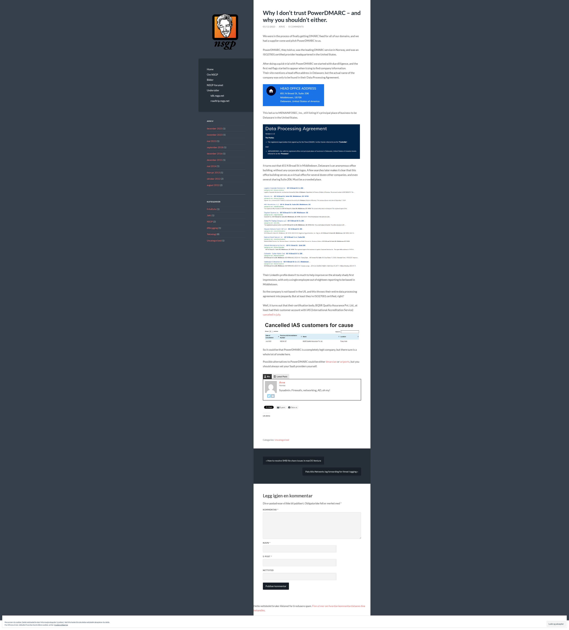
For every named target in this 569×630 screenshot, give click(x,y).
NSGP (210, 221)
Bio (268, 376)
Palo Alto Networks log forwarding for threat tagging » (331, 471)
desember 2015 (214, 160)
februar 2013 (213, 172)
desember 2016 (214, 153)
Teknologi (211, 234)
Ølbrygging (212, 228)
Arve (282, 26)
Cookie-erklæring (61, 625)
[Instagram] (273, 396)
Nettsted (268, 570)
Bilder (210, 79)
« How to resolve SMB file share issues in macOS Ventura (293, 460)
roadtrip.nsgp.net (220, 100)
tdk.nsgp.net (217, 95)
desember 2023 (214, 128)
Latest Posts (282, 376)
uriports (345, 361)
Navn (266, 543)
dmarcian (331, 361)
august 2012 (213, 185)
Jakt (209, 215)
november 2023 (214, 134)
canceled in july (271, 314)
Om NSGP (212, 74)
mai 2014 (211, 166)
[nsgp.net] (225, 31)
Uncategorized (214, 240)
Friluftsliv (211, 209)
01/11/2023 (269, 26)
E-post (267, 556)
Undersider (213, 90)
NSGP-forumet (215, 85)
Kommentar (270, 509)
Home (210, 69)
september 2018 (215, 147)
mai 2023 (211, 141)
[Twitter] (269, 396)
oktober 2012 (213, 178)
